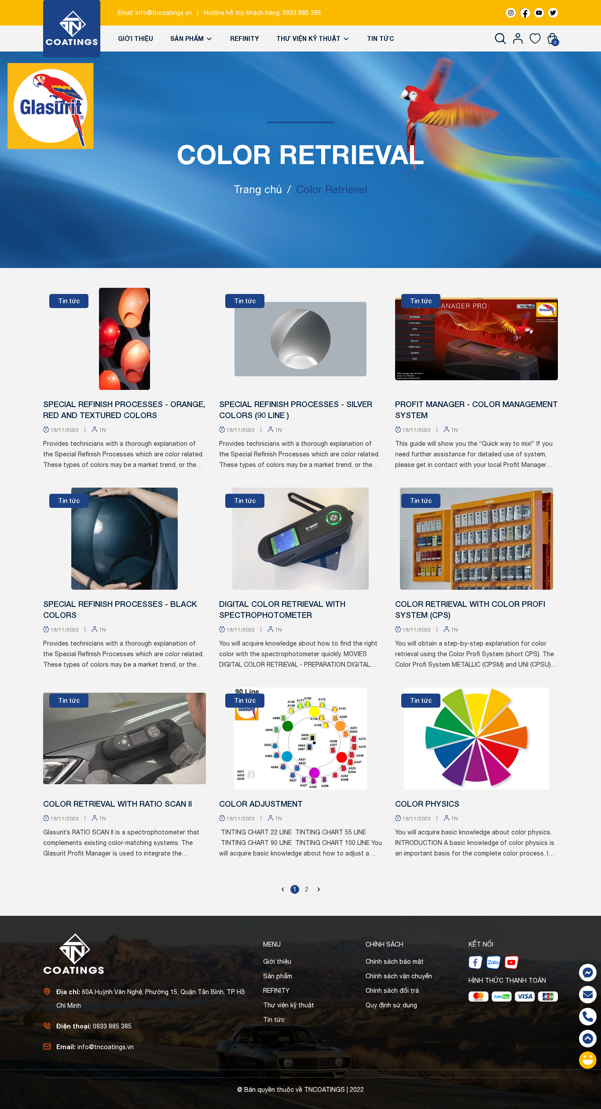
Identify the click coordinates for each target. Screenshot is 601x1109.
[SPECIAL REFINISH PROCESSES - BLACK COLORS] (124, 539)
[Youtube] (512, 962)
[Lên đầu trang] (588, 1038)
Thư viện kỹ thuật (309, 38)
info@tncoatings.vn (164, 12)
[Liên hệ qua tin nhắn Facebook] (588, 972)
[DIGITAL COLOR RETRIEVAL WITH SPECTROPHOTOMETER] (300, 539)
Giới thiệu (135, 38)
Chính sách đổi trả (392, 990)
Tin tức (380, 38)
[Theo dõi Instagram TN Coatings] (511, 13)
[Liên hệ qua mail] (588, 994)
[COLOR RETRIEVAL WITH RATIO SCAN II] (124, 738)
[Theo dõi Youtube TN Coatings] (539, 13)
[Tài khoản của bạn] (518, 38)
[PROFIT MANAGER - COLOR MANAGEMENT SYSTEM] (476, 339)
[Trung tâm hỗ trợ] (588, 1060)
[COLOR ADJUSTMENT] (300, 738)
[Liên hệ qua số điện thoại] (588, 1016)
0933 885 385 (301, 12)
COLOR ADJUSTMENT (261, 803)
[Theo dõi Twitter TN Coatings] (553, 13)
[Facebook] (476, 962)
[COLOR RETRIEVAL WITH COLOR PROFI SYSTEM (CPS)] (476, 539)
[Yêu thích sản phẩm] (535, 38)
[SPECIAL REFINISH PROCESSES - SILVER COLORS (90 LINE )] (300, 339)
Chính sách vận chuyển (399, 976)
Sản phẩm (187, 38)
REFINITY (244, 38)
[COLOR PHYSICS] (476, 738)
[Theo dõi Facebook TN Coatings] (525, 13)
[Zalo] (494, 962)
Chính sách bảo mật (395, 961)
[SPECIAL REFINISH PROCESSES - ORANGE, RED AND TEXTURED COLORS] (124, 339)
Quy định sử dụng (391, 1005)
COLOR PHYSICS (427, 803)
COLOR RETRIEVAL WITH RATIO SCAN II (117, 803)
